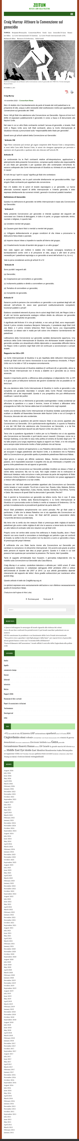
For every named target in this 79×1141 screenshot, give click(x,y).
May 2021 (7, 936)
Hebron (37, 746)
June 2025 (7, 807)
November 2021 (10, 920)
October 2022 (9, 891)
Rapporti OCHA (8, 694)
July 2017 (7, 1056)
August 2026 (8, 770)
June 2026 (7, 776)
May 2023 (7, 873)
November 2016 (10, 1077)
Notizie (6, 689)
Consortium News (34, 33)
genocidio (61, 742)
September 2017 (10, 1051)
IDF (41, 746)
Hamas (69, 33)
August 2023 (8, 865)
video (5, 718)
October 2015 (9, 1111)
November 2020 (10, 951)
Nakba (59, 750)
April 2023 (8, 875)
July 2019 (7, 993)
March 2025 (8, 815)
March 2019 (8, 1004)
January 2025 (9, 820)
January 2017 (9, 1072)
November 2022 (10, 888)
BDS (68, 733)
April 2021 (8, 938)
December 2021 (10, 917)
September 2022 (10, 894)
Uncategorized (8, 713)
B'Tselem (63, 734)
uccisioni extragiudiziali (33, 756)
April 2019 (8, 1001)
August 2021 (8, 928)
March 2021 (8, 941)
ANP (32, 733)
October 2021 (9, 922)
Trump (6, 756)
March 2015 (8, 1127)
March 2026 (8, 783)
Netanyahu (67, 750)
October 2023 (9, 860)
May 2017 (7, 1062)
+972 (6, 733)
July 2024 (7, 836)
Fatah (44, 33)
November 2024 (10, 825)
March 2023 (8, 878)
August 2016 (8, 1085)
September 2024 (10, 831)
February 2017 (9, 1069)
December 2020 (10, 949)
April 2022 (8, 907)
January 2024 (9, 852)
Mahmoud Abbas (10, 39)
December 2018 (10, 1012)
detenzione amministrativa (22, 742)
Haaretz (23, 746)
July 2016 (7, 1088)
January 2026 (9, 789)
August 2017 (8, 1054)
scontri (49, 754)
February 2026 (9, 786)
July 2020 (7, 962)
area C (58, 734)
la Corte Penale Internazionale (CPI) (52, 36)
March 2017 (8, 1067)
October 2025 (9, 797)
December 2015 (10, 1106)
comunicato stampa (10, 670)
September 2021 (10, 925)
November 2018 (10, 1014)
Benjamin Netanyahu (19, 33)
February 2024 (9, 849)
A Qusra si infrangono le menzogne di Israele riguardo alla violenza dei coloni (33, 627)
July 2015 (7, 1117)
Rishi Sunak (39, 39)
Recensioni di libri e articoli (12, 699)
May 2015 (7, 1122)
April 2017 (8, 1064)
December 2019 (10, 980)
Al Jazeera (25, 733)
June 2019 (7, 996)
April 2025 (8, 812)
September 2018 (10, 1020)
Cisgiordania (11, 737)
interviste (7, 684)
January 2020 (9, 978)
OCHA (17, 754)
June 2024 (7, 839)
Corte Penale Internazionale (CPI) (50, 738)
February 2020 (9, 975)
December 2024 (10, 823)
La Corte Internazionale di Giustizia (25, 36)
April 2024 (8, 844)
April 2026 (8, 781)
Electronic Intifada (38, 742)
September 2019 (10, 988)
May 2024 (7, 841)
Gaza (50, 33)
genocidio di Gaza (59, 33)
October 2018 (9, 1017)
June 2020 (7, 964)
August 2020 (8, 959)
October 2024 (9, 828)
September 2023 (10, 862)
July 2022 (7, 899)
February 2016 (9, 1101)
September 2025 (10, 799)
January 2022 (9, 915)
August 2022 (8, 896)
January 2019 (9, 1009)
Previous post (33, 599)
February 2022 (9, 912)
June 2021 (7, 933)
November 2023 (10, 857)
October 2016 (9, 1080)
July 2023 (7, 867)
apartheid (51, 733)
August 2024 (8, 833)
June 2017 (7, 1059)
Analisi (6, 660)
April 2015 (8, 1124)
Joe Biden (7, 36)
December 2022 (10, 886)
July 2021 (7, 930)
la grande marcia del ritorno (61, 746)
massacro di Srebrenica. (25, 39)
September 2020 (10, 957)
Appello (6, 665)
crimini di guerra (67, 737)
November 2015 (10, 1109)
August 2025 (8, 802)
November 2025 (10, 794)
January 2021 (9, 946)
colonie (29, 737)
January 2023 (9, 883)
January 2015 (9, 1132)
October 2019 (9, 985)
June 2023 (7, 870)
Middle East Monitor (35, 750)
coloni (22, 737)
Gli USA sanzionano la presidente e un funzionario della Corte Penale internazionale (35, 635)
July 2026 (7, 773)
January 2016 (9, 1103)
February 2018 (9, 1038)
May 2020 (7, 967)
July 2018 (7, 1025)
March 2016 (8, 1098)
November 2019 (10, 983)
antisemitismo (40, 733)
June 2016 (7, 1090)
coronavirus (37, 738)
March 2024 (8, 846)
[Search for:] (37, 609)
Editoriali (7, 679)
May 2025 (7, 810)
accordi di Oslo (14, 733)
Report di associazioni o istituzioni (15, 703)
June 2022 (7, 901)
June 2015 (7, 1119)
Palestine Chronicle (29, 754)
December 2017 (10, 1043)
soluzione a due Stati (66, 754)
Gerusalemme (11, 746)
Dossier (6, 675)
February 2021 (9, 943)
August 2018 (8, 1022)
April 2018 (8, 1033)
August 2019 (8, 991)
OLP (21, 754)
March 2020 (8, 972)
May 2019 (7, 999)
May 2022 (7, 904)
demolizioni (9, 742)
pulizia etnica (41, 753)
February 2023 (9, 881)
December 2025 (10, 791)
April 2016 (8, 1096)
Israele (46, 746)
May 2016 (7, 1093)
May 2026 (7, 778)
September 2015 (10, 1114)
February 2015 (9, 1130)
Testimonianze (8, 708)
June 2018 (7, 1027)
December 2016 (10, 1075)
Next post (47, 599)
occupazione (9, 753)
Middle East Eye (15, 750)
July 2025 (7, 805)
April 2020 (8, 970)
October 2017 (9, 1048)
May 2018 (7, 1030)
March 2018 (8, 1035)
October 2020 (9, 954)
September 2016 (10, 1082)
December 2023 (10, 854)
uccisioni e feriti (16, 757)
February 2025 (9, 818)
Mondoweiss (50, 750)
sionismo (56, 754)
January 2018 (9, 1041)
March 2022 (8, 909)
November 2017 (10, 1046)
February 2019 (9, 1006)
